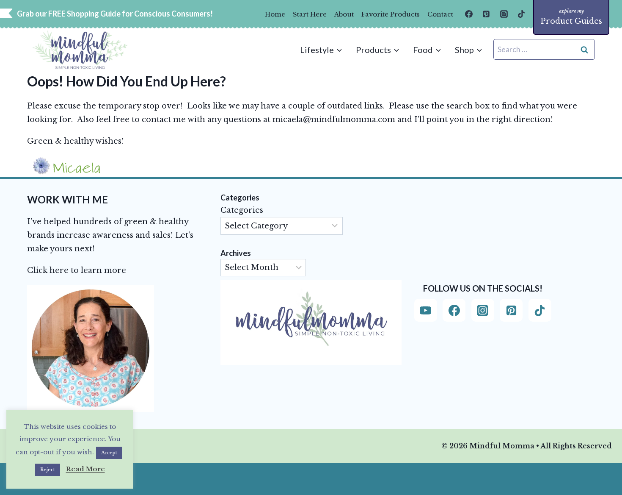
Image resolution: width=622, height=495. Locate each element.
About (344, 14)
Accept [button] (109, 453)
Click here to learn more (76, 270)
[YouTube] (425, 310)
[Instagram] (504, 14)
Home (275, 14)
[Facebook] (468, 14)
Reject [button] (47, 470)
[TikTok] (521, 14)
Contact (440, 14)
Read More (85, 469)
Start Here (310, 14)
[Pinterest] (486, 14)
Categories (241, 210)
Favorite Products (390, 14)
